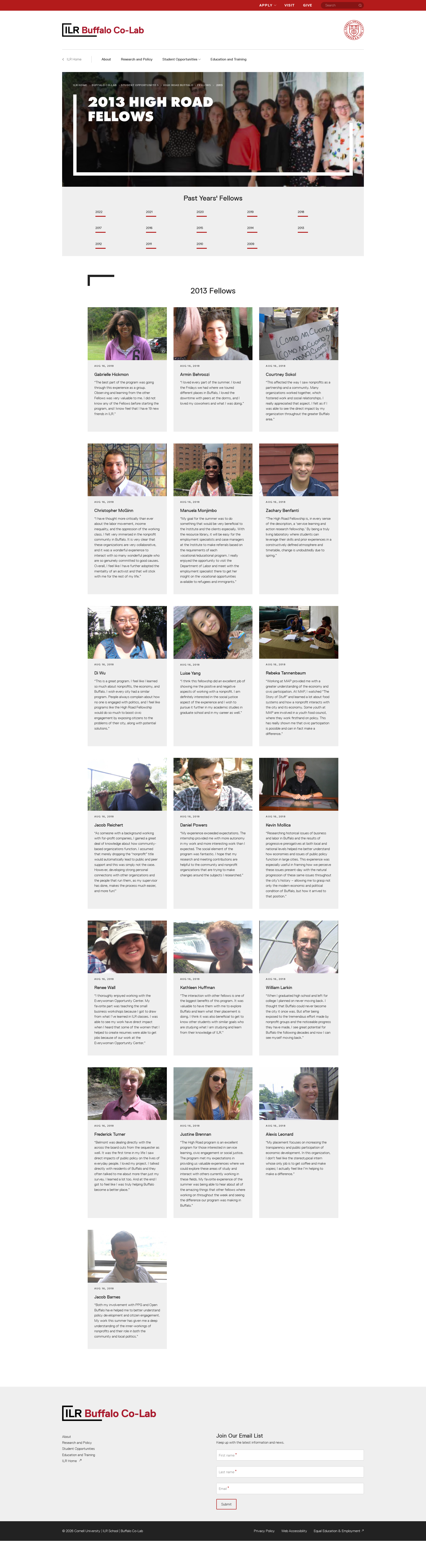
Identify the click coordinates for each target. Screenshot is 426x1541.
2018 (301, 212)
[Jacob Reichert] (127, 833)
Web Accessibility (294, 1530)
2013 (301, 228)
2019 (250, 212)
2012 (98, 244)
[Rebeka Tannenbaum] (298, 676)
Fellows (204, 85)
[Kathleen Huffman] (213, 988)
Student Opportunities (179, 59)
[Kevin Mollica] (298, 833)
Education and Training (229, 59)
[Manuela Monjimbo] (213, 518)
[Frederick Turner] (127, 1142)
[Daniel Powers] (213, 833)
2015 (200, 228)
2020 (200, 212)
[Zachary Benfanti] (298, 518)
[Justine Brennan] (213, 1142)
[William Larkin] (298, 988)
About (106, 59)
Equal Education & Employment (337, 1530)
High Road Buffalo (178, 85)
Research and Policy (136, 59)
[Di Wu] (127, 676)
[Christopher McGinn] (127, 518)
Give (307, 5)
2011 (149, 244)
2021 (149, 212)
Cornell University (87, 1530)
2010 (200, 244)
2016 (149, 228)
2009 (250, 244)
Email (223, 1488)
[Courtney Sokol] (298, 369)
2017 (98, 228)
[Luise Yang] (213, 676)
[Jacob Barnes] (127, 1289)
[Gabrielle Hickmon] (127, 369)
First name (227, 1455)
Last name (226, 1471)
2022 (99, 212)
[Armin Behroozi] (213, 369)
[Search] (360, 5)
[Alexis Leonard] (298, 1142)
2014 (250, 228)
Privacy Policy (264, 1530)
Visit (289, 5)
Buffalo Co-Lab (104, 85)
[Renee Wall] (127, 988)
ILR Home (80, 85)
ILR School (110, 1530)
